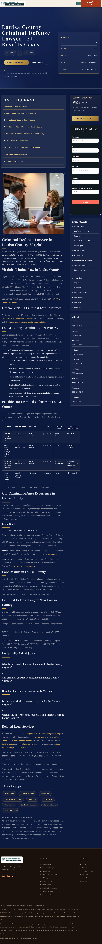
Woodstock (76, 388)
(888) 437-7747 (81, 102)
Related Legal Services (14, 161)
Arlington (75, 341)
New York (75, 378)
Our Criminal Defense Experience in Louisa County (24, 134)
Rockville (75, 359)
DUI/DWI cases (8, 744)
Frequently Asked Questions (16, 154)
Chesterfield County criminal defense (17, 740)
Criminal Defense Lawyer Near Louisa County (22, 147)
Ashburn (75, 331)
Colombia (75, 397)
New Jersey (76, 369)
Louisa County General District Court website (27, 322)
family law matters (25, 744)
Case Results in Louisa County (17, 141)
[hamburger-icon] (78, 3)
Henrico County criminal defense (47, 737)
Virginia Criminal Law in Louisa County (19, 106)
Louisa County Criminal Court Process (20, 120)
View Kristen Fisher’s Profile (51, 554)
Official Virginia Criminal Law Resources (20, 113)
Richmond (75, 350)
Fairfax (74, 322)
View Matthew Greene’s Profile (23, 566)
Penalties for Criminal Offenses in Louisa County (24, 127)
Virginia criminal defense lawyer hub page (44, 733)
